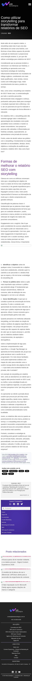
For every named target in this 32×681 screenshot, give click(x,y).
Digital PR (4, 514)
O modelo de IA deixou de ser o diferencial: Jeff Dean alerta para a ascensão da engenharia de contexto (15, 574)
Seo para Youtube (6, 532)
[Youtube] (19, 672)
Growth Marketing (6, 519)
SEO (9, 33)
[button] (10, 504)
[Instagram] (16, 672)
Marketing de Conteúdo (8, 525)
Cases (3, 512)
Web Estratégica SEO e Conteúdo (16, 454)
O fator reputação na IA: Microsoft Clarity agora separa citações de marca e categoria (14, 587)
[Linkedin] (13, 672)
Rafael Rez (16, 457)
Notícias (4, 522)
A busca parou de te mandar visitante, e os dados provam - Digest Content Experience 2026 (15, 562)
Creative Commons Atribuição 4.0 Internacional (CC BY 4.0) (14, 460)
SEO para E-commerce (8, 530)
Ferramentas (5, 517)
